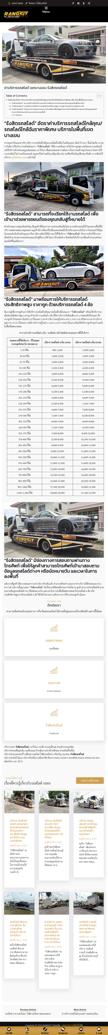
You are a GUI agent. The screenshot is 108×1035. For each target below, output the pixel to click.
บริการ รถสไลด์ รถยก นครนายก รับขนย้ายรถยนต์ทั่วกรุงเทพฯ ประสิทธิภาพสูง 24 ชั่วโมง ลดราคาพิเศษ (19, 830)
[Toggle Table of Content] (97, 95)
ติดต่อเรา (18, 115)
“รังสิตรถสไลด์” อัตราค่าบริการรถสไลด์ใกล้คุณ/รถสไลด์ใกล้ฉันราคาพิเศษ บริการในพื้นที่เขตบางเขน (50, 99)
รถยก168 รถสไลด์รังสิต (72, 1025)
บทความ (81, 1033)
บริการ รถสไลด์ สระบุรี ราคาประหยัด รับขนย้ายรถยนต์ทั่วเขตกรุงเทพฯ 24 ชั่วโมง (54, 829)
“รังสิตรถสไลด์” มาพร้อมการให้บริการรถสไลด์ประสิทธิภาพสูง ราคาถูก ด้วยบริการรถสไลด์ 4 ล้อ (48, 106)
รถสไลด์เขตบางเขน (19, 157)
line (27, 1033)
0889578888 (17, 3)
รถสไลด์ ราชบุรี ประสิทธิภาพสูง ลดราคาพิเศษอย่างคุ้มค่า (87, 927)
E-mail (99, 1033)
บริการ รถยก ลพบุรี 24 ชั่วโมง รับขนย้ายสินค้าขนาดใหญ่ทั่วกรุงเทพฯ (88, 827)
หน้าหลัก (9, 1033)
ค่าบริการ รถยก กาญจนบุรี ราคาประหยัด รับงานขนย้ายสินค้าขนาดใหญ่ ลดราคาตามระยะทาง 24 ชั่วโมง (54, 932)
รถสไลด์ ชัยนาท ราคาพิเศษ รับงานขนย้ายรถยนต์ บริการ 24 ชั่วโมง (18, 928)
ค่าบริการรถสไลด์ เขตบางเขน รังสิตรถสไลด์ (35, 87)
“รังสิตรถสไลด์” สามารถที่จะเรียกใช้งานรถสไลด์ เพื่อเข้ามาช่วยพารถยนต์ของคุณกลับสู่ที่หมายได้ (47, 103)
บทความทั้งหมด (90, 780)
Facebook (63, 1033)
